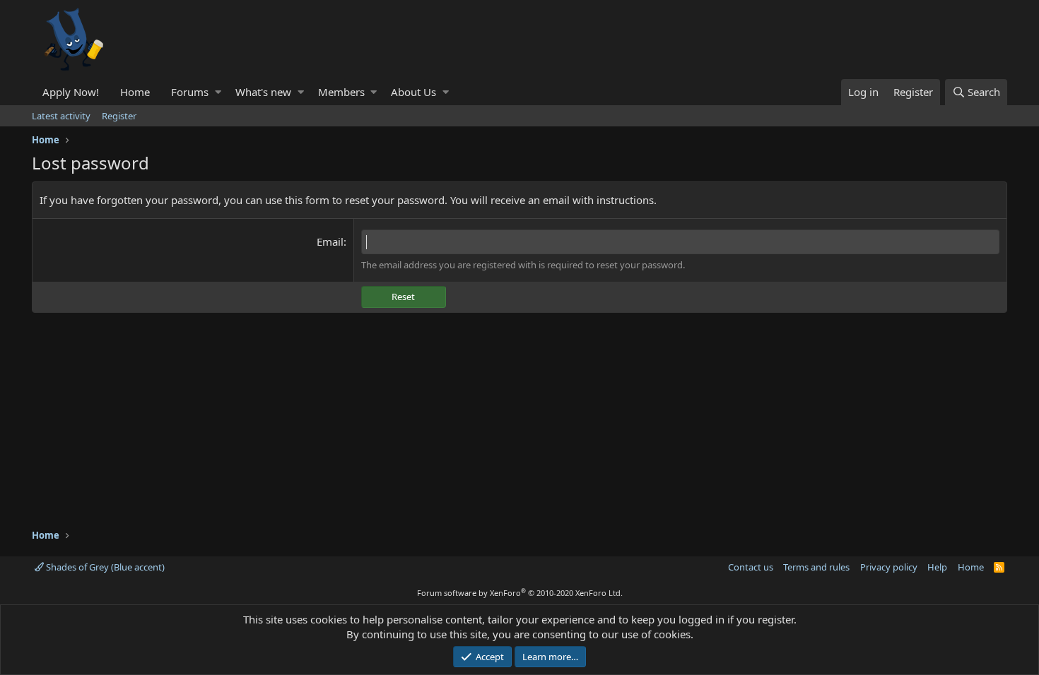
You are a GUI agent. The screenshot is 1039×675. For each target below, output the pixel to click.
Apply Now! (70, 92)
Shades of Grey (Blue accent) (104, 567)
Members (341, 92)
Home (135, 92)
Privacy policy (888, 567)
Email (330, 241)
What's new (263, 92)
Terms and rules (816, 567)
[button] (218, 92)
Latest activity (61, 115)
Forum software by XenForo (520, 592)
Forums (190, 92)
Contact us (750, 567)
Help (937, 567)
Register (119, 115)
